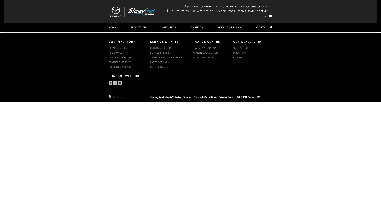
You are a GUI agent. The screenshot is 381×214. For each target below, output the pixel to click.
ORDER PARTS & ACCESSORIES (167, 57)
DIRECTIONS (240, 52)
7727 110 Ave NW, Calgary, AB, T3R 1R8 (191, 10)
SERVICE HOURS (159, 67)
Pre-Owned (138, 27)
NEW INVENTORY (118, 48)
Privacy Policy (227, 97)
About (259, 27)
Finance (195, 27)
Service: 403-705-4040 (254, 6)
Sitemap (187, 97)
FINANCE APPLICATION (204, 48)
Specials (168, 27)
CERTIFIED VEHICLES (120, 57)
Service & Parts (228, 27)
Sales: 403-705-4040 (199, 6)
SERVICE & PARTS (164, 41)
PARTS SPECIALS (159, 62)
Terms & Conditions (205, 97)
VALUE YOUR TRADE (202, 57)
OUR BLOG (239, 57)
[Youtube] (270, 16)
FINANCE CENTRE (206, 41)
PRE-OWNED (115, 52)
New (111, 27)
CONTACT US (240, 48)
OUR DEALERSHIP (247, 41)
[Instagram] (266, 16)
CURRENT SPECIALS (120, 67)
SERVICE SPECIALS (160, 52)
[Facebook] (261, 16)
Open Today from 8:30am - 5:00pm (243, 11)
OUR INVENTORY (122, 41)
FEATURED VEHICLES (120, 62)
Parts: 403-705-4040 (226, 6)
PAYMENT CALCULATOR (205, 52)
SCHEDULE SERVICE (161, 48)
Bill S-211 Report (246, 97)
